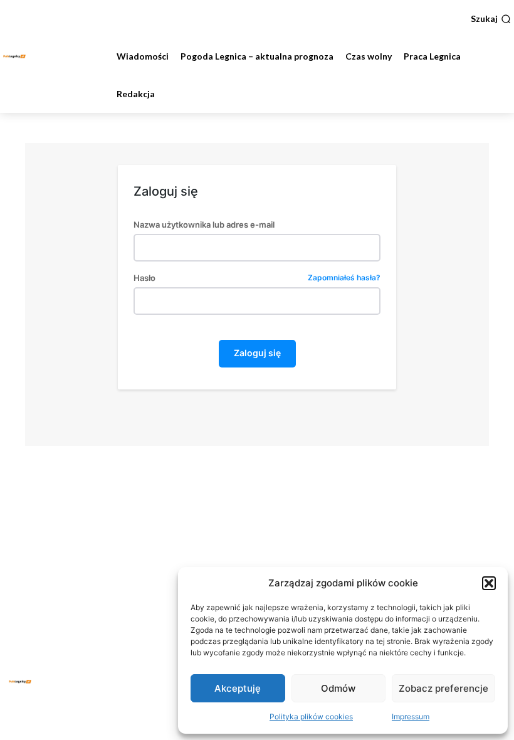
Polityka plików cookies (311, 716)
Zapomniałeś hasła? (344, 278)
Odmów (338, 688)
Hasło (257, 278)
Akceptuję (237, 688)
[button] (489, 583)
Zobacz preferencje (443, 688)
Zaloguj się (257, 352)
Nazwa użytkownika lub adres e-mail (204, 225)
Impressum (410, 716)
